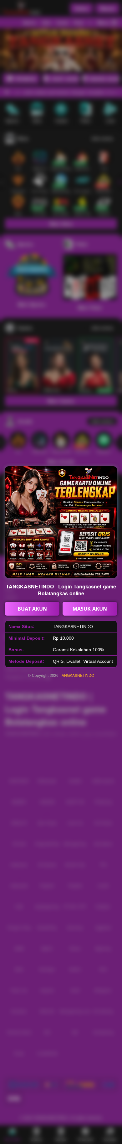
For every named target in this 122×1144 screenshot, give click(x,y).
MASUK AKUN (90, 608)
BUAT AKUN (32, 608)
